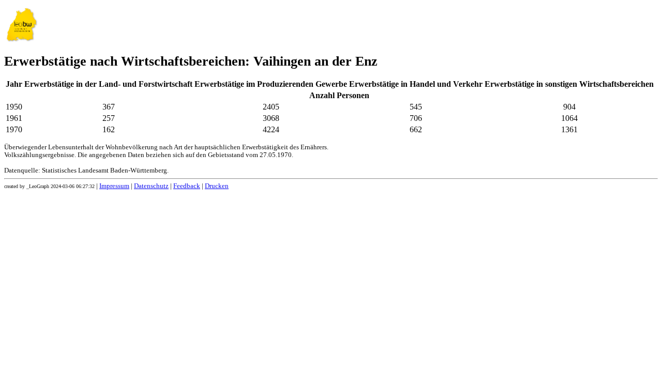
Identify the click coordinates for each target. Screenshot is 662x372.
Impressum (114, 186)
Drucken (217, 186)
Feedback (186, 186)
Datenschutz (151, 186)
